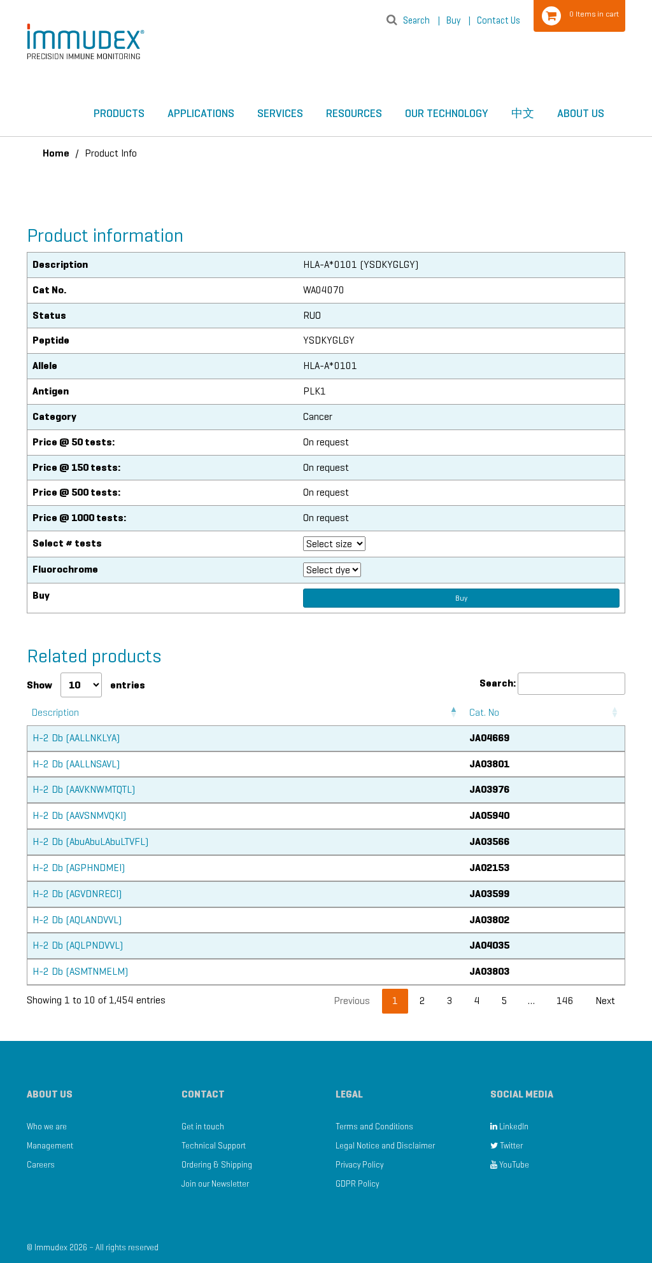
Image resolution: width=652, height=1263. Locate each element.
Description (55, 712)
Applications (200, 113)
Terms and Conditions (374, 1126)
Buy (458, 20)
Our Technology (446, 113)
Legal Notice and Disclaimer (385, 1145)
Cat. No (484, 712)
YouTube (513, 1164)
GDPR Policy (357, 1183)
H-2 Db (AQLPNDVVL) (77, 945)
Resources (354, 113)
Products (119, 113)
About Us (580, 113)
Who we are (47, 1126)
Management (50, 1145)
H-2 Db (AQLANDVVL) (77, 920)
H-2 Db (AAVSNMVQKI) (79, 815)
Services (280, 113)
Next (605, 1000)
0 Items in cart (594, 13)
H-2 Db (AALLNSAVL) (76, 764)
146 (565, 1000)
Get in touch (202, 1126)
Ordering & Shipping (216, 1164)
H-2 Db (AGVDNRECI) (77, 894)
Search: (497, 683)
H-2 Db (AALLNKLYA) (76, 738)
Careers (41, 1164)
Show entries (86, 685)
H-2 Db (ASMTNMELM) (80, 971)
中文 (522, 113)
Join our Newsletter (215, 1183)
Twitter (510, 1145)
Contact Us (498, 20)
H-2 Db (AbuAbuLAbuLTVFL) (90, 841)
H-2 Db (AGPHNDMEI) (78, 868)
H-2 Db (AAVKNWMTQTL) (83, 789)
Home (56, 153)
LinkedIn (512, 1126)
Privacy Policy (359, 1164)
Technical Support (213, 1145)
